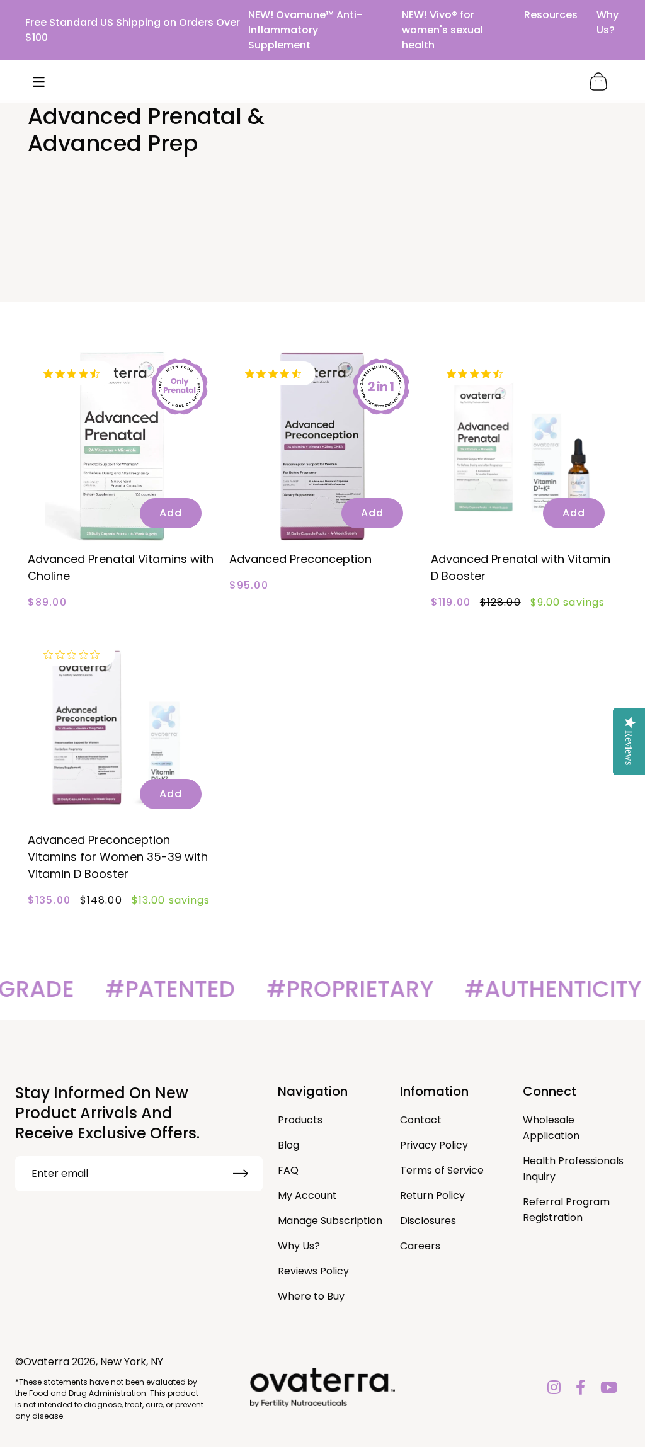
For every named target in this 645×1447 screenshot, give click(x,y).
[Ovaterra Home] (322, 81)
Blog (288, 1145)
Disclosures (428, 1220)
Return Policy (432, 1195)
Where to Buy (311, 1296)
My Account (307, 1195)
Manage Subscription (330, 1220)
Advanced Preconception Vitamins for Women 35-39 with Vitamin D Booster (118, 857)
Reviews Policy (313, 1271)
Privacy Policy (434, 1145)
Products (300, 1120)
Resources (551, 15)
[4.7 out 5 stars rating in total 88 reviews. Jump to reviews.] (74, 373)
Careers (420, 1246)
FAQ (288, 1170)
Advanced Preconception (300, 559)
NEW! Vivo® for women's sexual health (442, 30)
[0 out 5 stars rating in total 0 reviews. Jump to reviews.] (74, 654)
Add (170, 513)
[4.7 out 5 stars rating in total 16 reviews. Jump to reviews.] (275, 373)
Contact (421, 1120)
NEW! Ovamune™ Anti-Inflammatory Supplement (305, 30)
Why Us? (607, 22)
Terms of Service (442, 1170)
